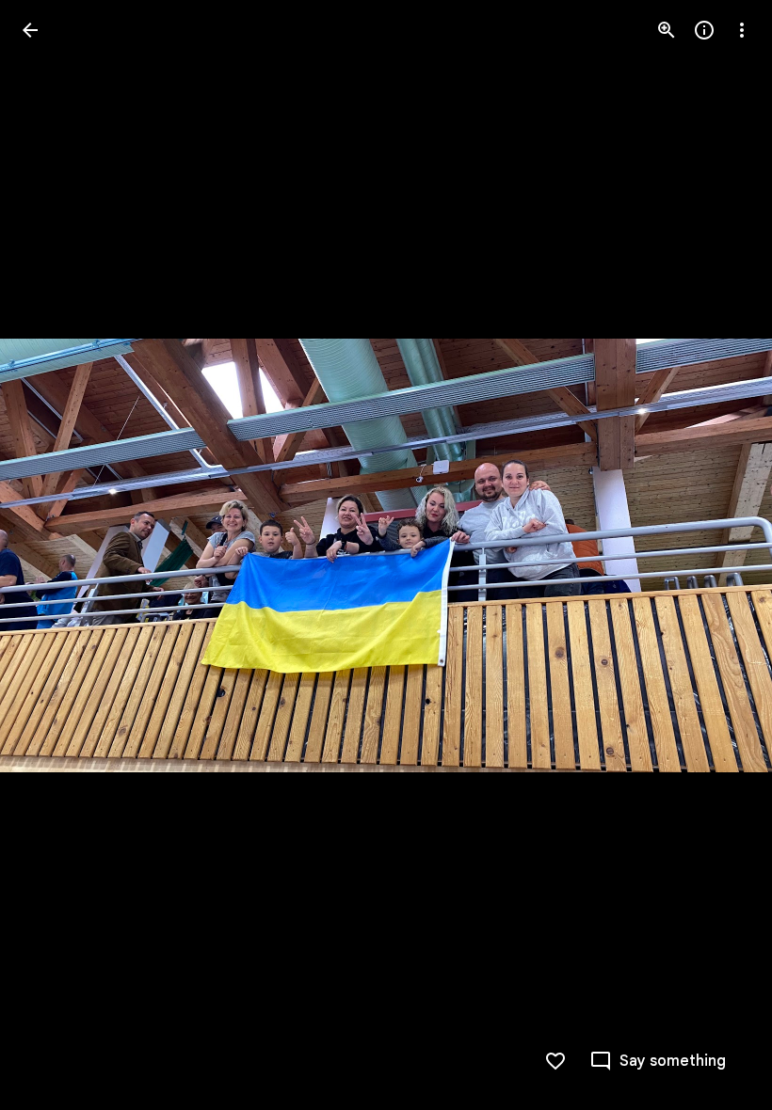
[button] (52, 555)
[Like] (555, 1061)
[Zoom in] (666, 30)
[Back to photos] (30, 30)
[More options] (742, 30)
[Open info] (704, 30)
